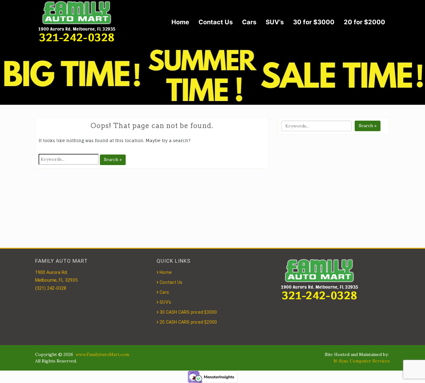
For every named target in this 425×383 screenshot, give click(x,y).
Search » (113, 159)
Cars (249, 22)
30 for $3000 (313, 22)
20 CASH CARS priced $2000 (188, 322)
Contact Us (215, 22)
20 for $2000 (364, 22)
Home (180, 22)
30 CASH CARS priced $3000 (188, 312)
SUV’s (275, 22)
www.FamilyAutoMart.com (102, 354)
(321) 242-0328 (50, 288)
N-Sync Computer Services (362, 361)
